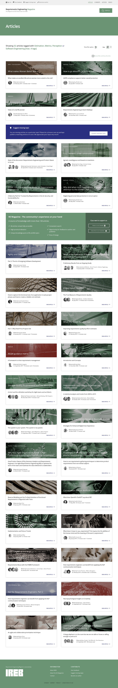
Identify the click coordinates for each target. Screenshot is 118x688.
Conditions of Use (67, 683)
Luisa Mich (24, 113)
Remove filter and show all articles (102, 56)
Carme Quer (40, 568)
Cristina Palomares (31, 568)
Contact (52, 676)
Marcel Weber (90, 398)
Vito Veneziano (99, 640)
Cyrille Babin (22, 202)
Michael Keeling (41, 396)
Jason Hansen (77, 467)
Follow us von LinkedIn (98, 225)
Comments (97, 2)
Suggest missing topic (98, 133)
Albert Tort (21, 503)
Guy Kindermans (78, 82)
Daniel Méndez (85, 267)
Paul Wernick (92, 640)
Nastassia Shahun (78, 429)
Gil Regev (28, 431)
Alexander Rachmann (31, 166)
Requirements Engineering (20, 10)
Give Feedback (75, 670)
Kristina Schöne (87, 164)
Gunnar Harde (22, 265)
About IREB (53, 670)
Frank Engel (50, 166)
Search (110, 2)
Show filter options (89, 47)
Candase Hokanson (88, 299)
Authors (104, 2)
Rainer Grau (22, 636)
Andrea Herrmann (82, 398)
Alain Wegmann (36, 431)
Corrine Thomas (81, 571)
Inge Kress (80, 602)
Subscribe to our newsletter (98, 231)
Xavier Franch (93, 267)
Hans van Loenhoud (79, 113)
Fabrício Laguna (23, 364)
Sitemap (46, 683)
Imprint (52, 683)
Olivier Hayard (44, 431)
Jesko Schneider (42, 166)
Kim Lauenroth (77, 537)
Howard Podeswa (23, 469)
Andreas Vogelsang (103, 267)
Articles (90, 2)
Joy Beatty (79, 299)
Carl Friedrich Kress (24, 301)
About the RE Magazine (57, 673)
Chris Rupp (80, 164)
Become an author (76, 676)
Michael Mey (77, 364)
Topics (107, 10)
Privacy (58, 683)
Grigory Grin (77, 332)
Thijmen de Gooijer (31, 396)
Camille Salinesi (78, 501)
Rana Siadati (85, 640)
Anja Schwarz (86, 602)
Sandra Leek (22, 82)
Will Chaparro (49, 396)
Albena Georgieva (90, 571)
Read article (49, 85)
